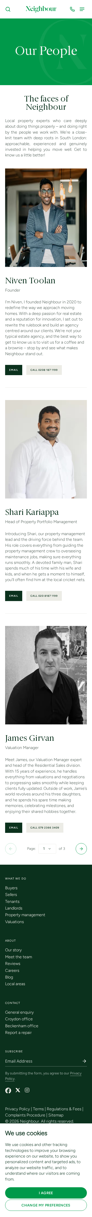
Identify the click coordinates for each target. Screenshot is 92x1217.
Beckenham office (21, 1025)
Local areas (15, 983)
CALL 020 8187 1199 (44, 595)
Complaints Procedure (25, 1115)
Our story (13, 949)
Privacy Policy (17, 1108)
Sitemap (55, 1115)
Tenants (12, 901)
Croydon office (19, 1018)
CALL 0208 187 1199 (44, 370)
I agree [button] (46, 1193)
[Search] (9, 9)
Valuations (14, 921)
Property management (25, 914)
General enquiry (19, 1012)
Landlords (13, 908)
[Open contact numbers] (73, 9)
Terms (38, 1108)
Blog (9, 977)
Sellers (11, 894)
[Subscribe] (84, 1061)
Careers (12, 970)
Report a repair (18, 1032)
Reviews (12, 963)
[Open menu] (83, 9)
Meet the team (18, 956)
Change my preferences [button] (45, 1205)
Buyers (11, 887)
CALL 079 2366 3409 (44, 827)
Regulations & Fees (64, 1108)
